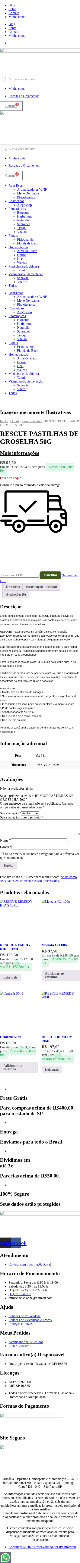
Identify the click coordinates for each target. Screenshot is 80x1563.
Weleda (22, 262)
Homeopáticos (18, 247)
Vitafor (21, 282)
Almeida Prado (27, 251)
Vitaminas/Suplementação (26, 274)
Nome (5, 840)
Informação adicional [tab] (41, 587)
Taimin (21, 270)
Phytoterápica (26, 197)
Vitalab (22, 232)
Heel (20, 258)
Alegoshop (24, 205)
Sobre (12, 9)
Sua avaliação (10, 813)
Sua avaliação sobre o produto (21, 817)
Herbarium (24, 216)
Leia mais (10, 977)
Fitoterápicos (17, 208)
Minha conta (17, 17)
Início (4, 421)
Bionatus (23, 212)
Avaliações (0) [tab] (16, 594)
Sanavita (23, 278)
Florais (13, 235)
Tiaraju (21, 228)
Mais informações (19, 453)
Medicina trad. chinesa (24, 266)
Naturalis (23, 220)
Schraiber (23, 224)
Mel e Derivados (28, 193)
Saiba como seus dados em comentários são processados (38, 879)
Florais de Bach (27, 243)
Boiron (21, 255)
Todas (13, 285)
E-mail (6, 847)
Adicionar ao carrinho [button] (54, 975)
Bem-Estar (16, 185)
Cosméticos (16, 201)
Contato (14, 13)
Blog (12, 5)
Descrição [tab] (13, 587)
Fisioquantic (25, 239)
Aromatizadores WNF (32, 189)
